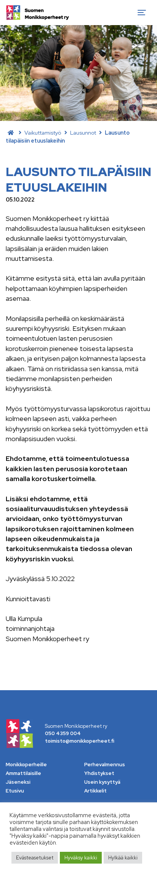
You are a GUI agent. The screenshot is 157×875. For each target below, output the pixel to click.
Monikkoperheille (26, 764)
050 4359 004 (63, 733)
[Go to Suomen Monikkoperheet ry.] (11, 132)
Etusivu (15, 791)
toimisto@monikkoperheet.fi (79, 741)
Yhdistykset (99, 773)
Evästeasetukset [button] (34, 857)
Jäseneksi (18, 782)
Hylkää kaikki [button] (123, 857)
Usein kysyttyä (102, 782)
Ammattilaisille (23, 773)
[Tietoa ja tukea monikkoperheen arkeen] (37, 12)
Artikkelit (95, 791)
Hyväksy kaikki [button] (80, 857)
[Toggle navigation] (142, 12)
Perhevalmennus (104, 764)
